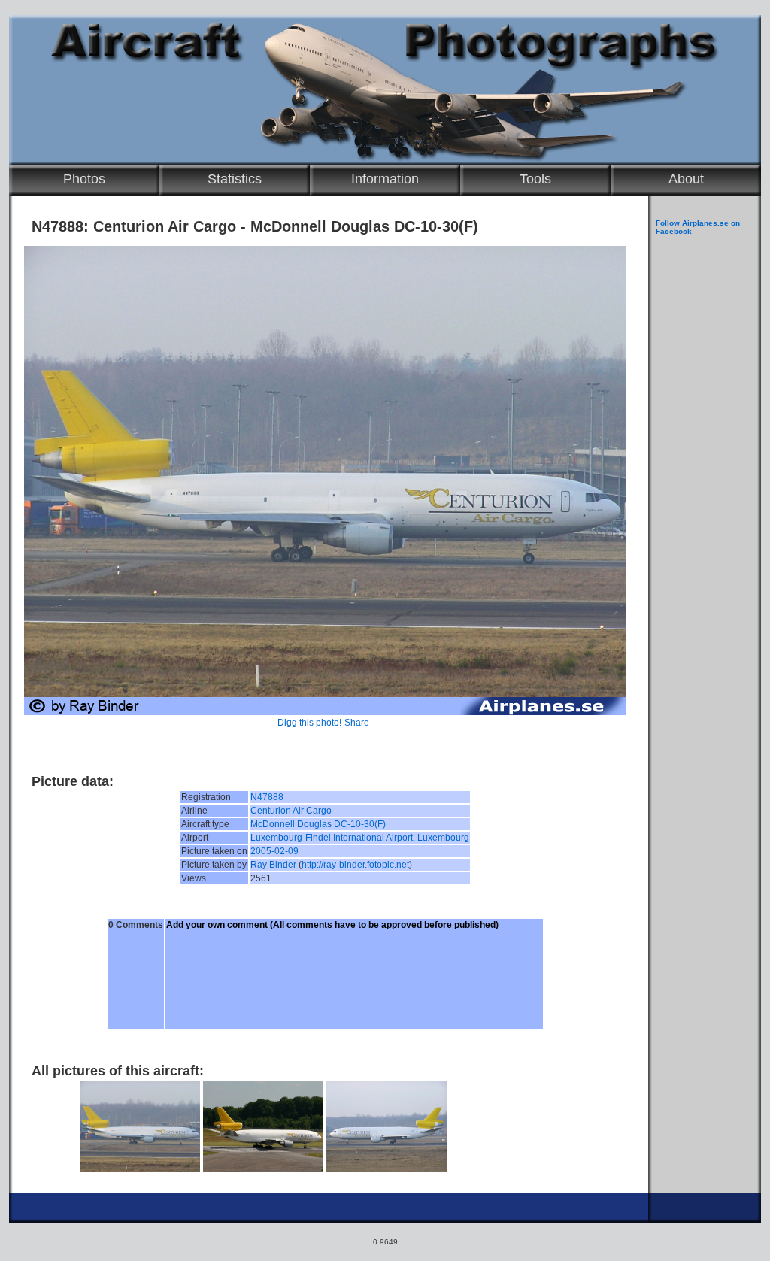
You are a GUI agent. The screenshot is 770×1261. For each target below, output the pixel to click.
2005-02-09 (274, 851)
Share (356, 722)
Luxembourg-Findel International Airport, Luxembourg (359, 837)
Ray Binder (273, 864)
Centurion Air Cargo (291, 810)
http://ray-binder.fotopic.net (355, 864)
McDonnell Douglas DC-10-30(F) (318, 824)
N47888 (266, 797)
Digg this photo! (309, 722)
